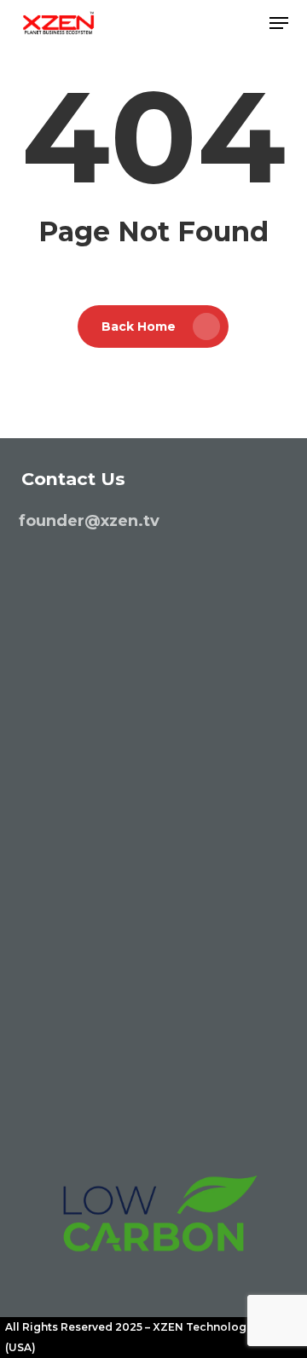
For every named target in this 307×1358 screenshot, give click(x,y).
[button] (278, 23)
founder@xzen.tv (89, 520)
